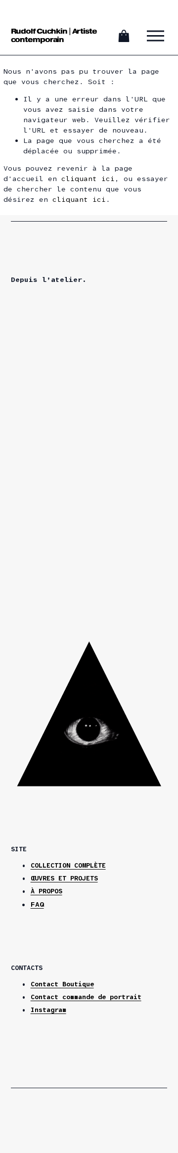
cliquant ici (88, 178)
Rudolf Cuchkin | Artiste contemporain (54, 35)
